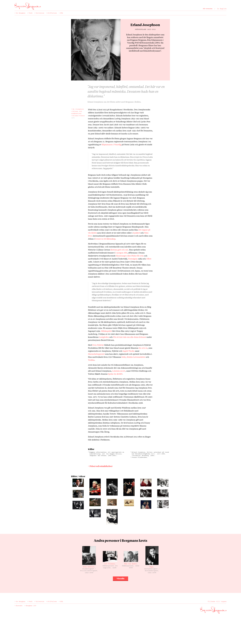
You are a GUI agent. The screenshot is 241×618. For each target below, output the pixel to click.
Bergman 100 (31, 606)
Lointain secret (118, 371)
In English (222, 9)
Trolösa (91, 360)
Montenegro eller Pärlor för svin (130, 255)
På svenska (207, 9)
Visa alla (120, 578)
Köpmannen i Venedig (111, 144)
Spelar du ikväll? (115, 374)
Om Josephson (78, 109)
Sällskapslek (106, 331)
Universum (40, 13)
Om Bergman (20, 13)
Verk (30, 13)
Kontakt (19, 606)
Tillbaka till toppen (217, 601)
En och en (143, 348)
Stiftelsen (52, 13)
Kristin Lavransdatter (136, 357)
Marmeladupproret (96, 354)
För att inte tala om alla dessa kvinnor (129, 337)
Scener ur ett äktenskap (105, 238)
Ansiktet (136, 232)
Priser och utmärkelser (76, 112)
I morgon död (121, 252)
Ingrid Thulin (129, 351)
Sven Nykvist (98, 345)
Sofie (124, 357)
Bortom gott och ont (119, 249)
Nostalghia (133, 258)
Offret (148, 258)
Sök (61, 13)
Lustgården (104, 337)
